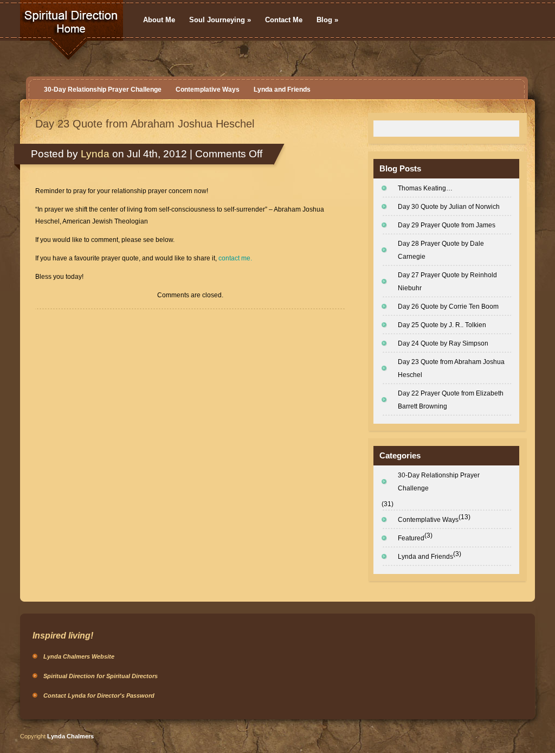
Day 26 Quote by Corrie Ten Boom (448, 306)
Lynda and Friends (282, 89)
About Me (159, 20)
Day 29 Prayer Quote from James (446, 225)
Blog (327, 20)
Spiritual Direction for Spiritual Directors (100, 676)
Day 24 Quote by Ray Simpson (443, 343)
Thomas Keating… (425, 188)
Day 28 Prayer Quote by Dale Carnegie (441, 250)
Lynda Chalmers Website (78, 656)
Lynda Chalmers (70, 736)
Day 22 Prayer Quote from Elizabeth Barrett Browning (451, 400)
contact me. (235, 258)
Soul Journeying (220, 20)
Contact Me (283, 20)
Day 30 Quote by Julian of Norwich (449, 206)
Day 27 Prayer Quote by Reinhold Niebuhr (447, 281)
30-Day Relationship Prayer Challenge (103, 89)
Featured (411, 538)
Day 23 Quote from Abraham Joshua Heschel (144, 124)
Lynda (95, 153)
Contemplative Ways (208, 89)
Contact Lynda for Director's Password (98, 695)
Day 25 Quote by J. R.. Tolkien (442, 325)
